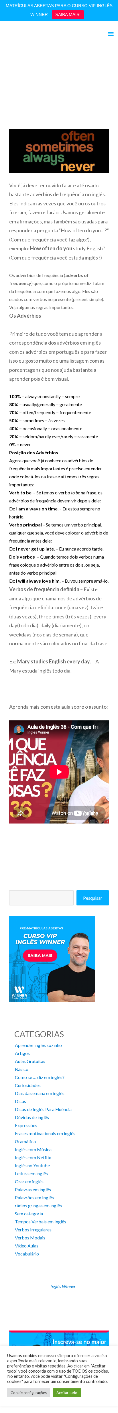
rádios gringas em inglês (38, 1205)
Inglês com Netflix (33, 1157)
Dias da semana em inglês (39, 1093)
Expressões (26, 1125)
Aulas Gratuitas (30, 1061)
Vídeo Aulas (26, 1245)
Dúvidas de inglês (32, 1117)
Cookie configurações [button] (29, 1392)
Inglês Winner (63, 1286)
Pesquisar (92, 898)
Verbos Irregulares (33, 1229)
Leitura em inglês (31, 1173)
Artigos (22, 1053)
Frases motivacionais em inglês (45, 1133)
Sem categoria (29, 1213)
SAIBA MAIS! (67, 14)
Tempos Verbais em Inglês (40, 1221)
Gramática (25, 1141)
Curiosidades (28, 1085)
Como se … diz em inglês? (39, 1077)
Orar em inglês (29, 1181)
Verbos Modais (30, 1237)
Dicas (20, 1101)
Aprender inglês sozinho (38, 1045)
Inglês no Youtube (32, 1165)
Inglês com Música (33, 1149)
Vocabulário (27, 1253)
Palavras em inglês (33, 1189)
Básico (21, 1069)
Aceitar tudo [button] (66, 1392)
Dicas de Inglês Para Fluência (43, 1109)
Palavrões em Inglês (34, 1197)
